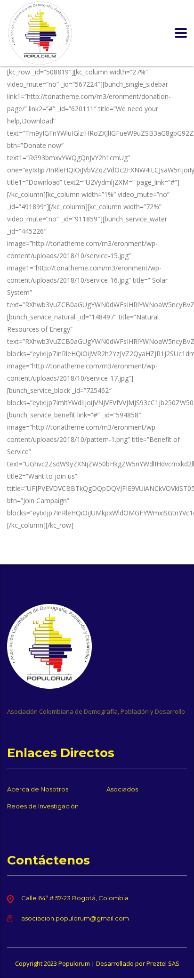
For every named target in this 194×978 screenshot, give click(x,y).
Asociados (122, 789)
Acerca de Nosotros (37, 789)
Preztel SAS (162, 963)
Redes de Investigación (43, 806)
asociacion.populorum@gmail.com (75, 918)
